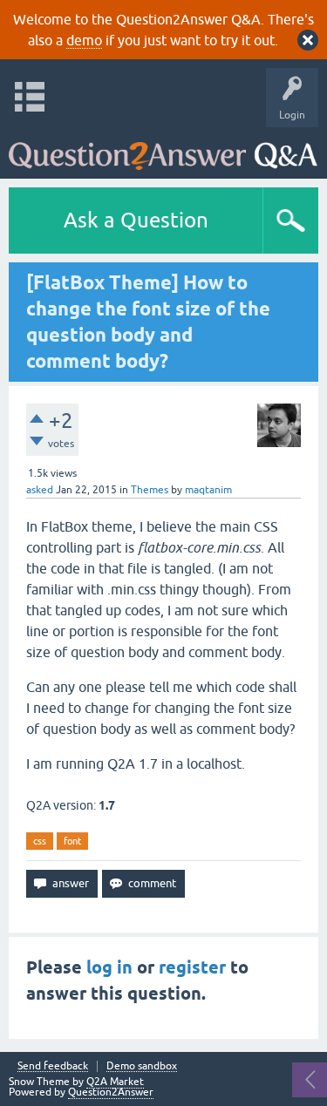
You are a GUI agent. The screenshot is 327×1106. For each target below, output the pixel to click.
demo (84, 40)
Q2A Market (115, 1081)
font (72, 841)
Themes (149, 490)
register (192, 967)
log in (109, 967)
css (39, 841)
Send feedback (52, 1066)
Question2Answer (110, 1092)
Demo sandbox (141, 1066)
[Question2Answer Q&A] (163, 148)
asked (39, 490)
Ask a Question (136, 220)
